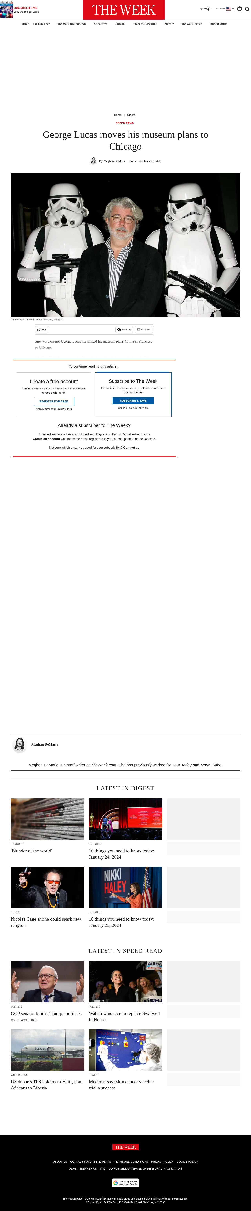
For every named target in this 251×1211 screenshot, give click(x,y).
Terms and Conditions (131, 1161)
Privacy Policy (162, 1161)
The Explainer (41, 23)
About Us (60, 1161)
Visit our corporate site (175, 1198)
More (168, 23)
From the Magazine (145, 23)
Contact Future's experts (90, 1161)
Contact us (131, 447)
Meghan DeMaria (115, 161)
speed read (125, 123)
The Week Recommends (71, 23)
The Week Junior (191, 23)
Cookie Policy (187, 1161)
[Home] (25, 23)
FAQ (102, 1168)
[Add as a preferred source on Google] (125, 1182)
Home (118, 114)
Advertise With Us (83, 1168)
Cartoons (120, 23)
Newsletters (100, 23)
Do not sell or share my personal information (145, 1168)
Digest (131, 114)
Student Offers (218, 23)
